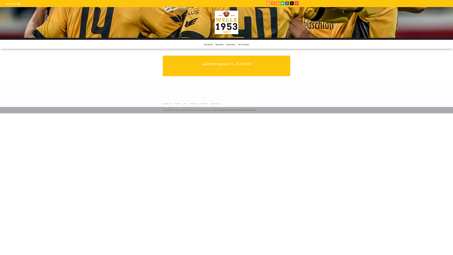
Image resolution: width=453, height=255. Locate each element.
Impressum (194, 104)
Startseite (208, 45)
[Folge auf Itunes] (273, 3)
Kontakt (204, 104)
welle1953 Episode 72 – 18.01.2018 (226, 64)
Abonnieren (11, 3)
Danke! (177, 104)
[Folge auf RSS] (268, 3)
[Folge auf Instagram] (296, 3)
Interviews (230, 45)
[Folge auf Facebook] (287, 3)
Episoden (219, 45)
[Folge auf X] (292, 3)
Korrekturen (167, 104)
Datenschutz (216, 104)
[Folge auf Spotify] (282, 3)
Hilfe (185, 104)
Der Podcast (243, 45)
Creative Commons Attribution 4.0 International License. (234, 110)
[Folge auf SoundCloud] (278, 3)
